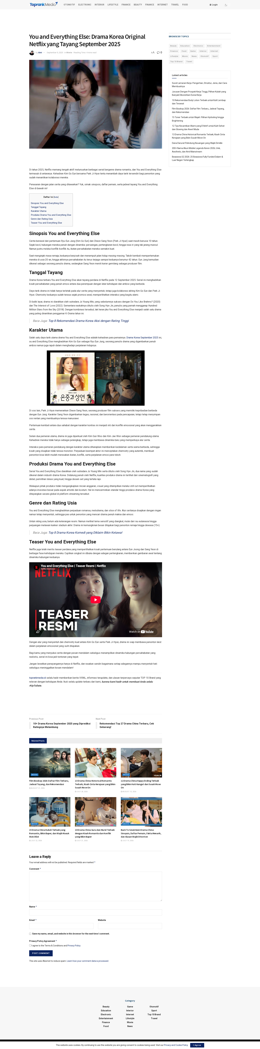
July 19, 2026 (127, 841)
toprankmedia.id (37, 677)
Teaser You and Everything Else (46, 222)
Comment (35, 868)
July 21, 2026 (82, 841)
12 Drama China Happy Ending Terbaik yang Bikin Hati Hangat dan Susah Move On (141, 784)
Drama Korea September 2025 (142, 337)
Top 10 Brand (176, 62)
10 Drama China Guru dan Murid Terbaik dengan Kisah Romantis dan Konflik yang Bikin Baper (95, 833)
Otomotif (69, 4)
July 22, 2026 (36, 841)
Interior (99, 4)
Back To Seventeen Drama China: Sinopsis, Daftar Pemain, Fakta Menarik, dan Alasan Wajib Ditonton (141, 833)
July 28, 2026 (82, 792)
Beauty (138, 4)
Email (33, 920)
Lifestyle (113, 4)
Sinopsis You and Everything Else (47, 203)
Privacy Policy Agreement (43, 941)
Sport (215, 56)
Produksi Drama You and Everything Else (51, 215)
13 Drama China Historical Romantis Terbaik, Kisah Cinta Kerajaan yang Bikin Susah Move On (95, 784)
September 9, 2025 (55, 52)
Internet (162, 4)
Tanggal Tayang (39, 207)
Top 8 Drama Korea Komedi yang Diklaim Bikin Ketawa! (85, 532)
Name (33, 906)
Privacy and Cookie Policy (176, 1045)
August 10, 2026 (129, 792)
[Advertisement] (130, 20)
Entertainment (213, 46)
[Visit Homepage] (43, 4)
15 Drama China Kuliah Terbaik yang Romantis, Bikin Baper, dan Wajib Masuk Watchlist (49, 833)
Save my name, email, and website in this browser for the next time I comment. (71, 933)
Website (102, 920)
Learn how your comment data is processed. (88, 961)
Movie (69, 52)
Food (185, 4)
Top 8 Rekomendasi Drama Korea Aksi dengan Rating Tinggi (88, 321)
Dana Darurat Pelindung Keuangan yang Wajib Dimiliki (197, 143)
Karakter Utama (39, 211)
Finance (126, 4)
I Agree (197, 1045)
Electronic (84, 4)
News (194, 56)
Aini (40, 52)
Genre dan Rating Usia (42, 219)
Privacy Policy (74, 945)
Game (193, 51)
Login (214, 4)
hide (56, 197)
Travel (175, 4)
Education (185, 46)
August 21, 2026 (38, 788)
